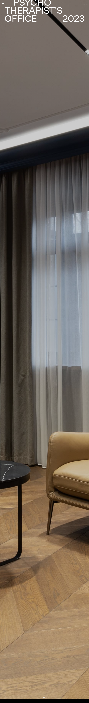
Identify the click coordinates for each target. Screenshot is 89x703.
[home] (3, 4)
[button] (85, 4)
